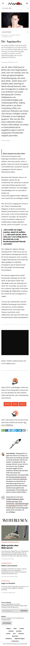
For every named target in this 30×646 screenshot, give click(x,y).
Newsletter (18, 631)
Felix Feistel (11, 559)
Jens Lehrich (7, 140)
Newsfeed (11, 631)
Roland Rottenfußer (13, 576)
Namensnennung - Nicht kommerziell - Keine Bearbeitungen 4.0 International (17, 503)
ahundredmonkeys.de (19, 477)
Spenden (7, 404)
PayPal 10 (22, 404)
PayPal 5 (15, 404)
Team (14, 633)
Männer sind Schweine (9, 566)
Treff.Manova (8, 638)
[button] (2, 430)
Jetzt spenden (7, 623)
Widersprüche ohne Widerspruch (9, 546)
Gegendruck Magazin (20, 638)
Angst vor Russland (8, 583)
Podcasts (22, 628)
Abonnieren (24, 610)
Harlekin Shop (15, 641)
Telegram (8, 628)
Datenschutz (15, 636)
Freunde (8, 633)
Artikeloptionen (6, 32)
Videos (15, 628)
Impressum (21, 633)
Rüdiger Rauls (12, 592)
